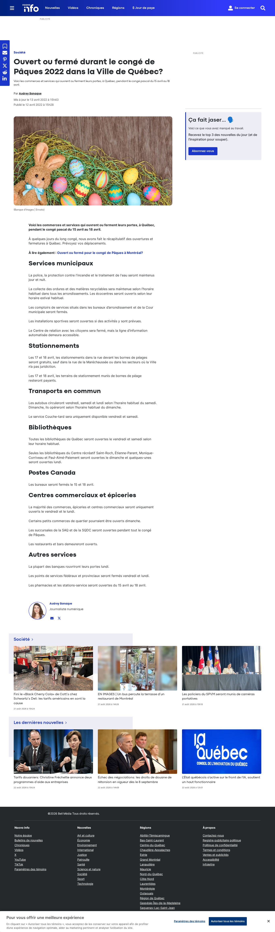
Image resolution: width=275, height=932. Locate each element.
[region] (137, 921)
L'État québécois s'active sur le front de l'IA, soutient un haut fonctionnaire (221, 779)
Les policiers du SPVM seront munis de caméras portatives (218, 696)
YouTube (20, 859)
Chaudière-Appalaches (155, 850)
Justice (82, 854)
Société (19, 52)
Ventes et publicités (215, 854)
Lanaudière (147, 864)
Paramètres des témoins (30, 869)
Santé (81, 864)
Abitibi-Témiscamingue (155, 835)
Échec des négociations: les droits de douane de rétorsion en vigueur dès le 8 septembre (135, 779)
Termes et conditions (216, 850)
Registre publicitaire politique (222, 840)
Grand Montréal (150, 859)
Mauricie (145, 869)
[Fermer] (268, 921)
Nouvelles (52, 8)
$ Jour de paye (143, 8)
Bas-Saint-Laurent (152, 840)
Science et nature (88, 869)
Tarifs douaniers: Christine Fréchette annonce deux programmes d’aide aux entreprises (53, 779)
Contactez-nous (213, 835)
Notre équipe (23, 835)
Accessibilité (211, 859)
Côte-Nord (147, 879)
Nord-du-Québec (151, 874)
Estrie (143, 854)
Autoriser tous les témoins (228, 921)
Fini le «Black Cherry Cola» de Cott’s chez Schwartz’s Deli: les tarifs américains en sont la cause (49, 699)
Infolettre (209, 864)
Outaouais (146, 893)
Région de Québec (152, 898)
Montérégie (147, 888)
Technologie (85, 883)
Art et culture (85, 835)
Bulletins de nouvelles (28, 840)
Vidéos (73, 8)
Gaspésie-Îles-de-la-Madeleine (160, 903)
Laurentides (147, 883)
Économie (83, 840)
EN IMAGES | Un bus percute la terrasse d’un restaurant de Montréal (131, 696)
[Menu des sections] (12, 8)
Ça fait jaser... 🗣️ (211, 120)
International (85, 850)
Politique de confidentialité (220, 845)
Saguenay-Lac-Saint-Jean (157, 907)
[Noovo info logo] (31, 8)
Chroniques (95, 8)
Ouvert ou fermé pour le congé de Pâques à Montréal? (100, 253)
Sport (81, 879)
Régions (118, 8)
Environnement (87, 845)
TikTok (18, 864)
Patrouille (83, 859)
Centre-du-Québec (152, 845)
